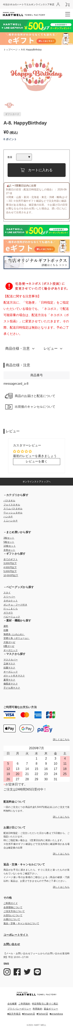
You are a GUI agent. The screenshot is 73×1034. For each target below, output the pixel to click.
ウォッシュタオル (13, 512)
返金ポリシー (51, 1008)
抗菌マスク (9, 667)
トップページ (11, 49)
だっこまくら (11, 608)
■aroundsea (56, 1013)
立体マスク (9, 663)
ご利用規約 (24, 1003)
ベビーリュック (12, 616)
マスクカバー (11, 659)
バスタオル (9, 500)
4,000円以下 (10, 567)
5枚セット (9, 542)
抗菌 (6, 630)
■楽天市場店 (14, 1013)
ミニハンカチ (11, 520)
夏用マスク (9, 679)
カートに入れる (40, 170)
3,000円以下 (10, 563)
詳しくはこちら (61, 739)
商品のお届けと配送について (35, 396)
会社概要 (12, 1003)
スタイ (7, 592)
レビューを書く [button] (36, 461)
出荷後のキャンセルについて (35, 406)
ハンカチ (8, 516)
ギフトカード (12, 114)
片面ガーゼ (9, 642)
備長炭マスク (11, 683)
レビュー (51, 348)
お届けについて (12, 919)
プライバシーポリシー (19, 1008)
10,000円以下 (11, 575)
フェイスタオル (12, 504)
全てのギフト (11, 559)
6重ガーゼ (9, 646)
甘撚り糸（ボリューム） (17, 638)
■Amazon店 (28, 1013)
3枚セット (9, 538)
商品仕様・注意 (17, 348)
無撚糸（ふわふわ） (14, 634)
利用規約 (37, 1008)
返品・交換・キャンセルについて (21, 923)
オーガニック (11, 650)
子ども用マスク (12, 687)
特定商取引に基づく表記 (45, 1003)
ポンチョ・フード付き (15, 604)
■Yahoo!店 (42, 1013)
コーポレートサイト (16, 934)
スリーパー (9, 596)
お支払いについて (13, 915)
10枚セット (10, 546)
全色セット (9, 550)
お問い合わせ (12, 944)
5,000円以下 (10, 571)
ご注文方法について (14, 911)
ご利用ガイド (11, 903)
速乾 (6, 626)
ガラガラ (8, 612)
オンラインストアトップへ (37, 481)
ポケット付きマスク (14, 675)
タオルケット (11, 600)
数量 (10, 157)
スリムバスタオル (13, 508)
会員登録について (13, 907)
